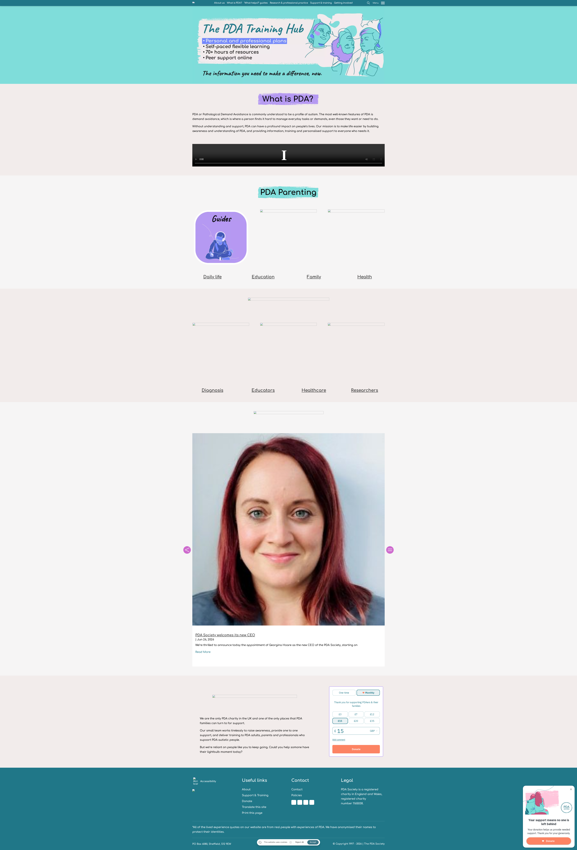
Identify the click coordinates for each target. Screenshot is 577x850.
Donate (247, 801)
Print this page (252, 812)
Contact (296, 789)
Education (263, 277)
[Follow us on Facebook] (293, 802)
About (246, 789)
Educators (263, 390)
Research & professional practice (289, 3)
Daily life (212, 277)
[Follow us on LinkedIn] (305, 802)
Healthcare (314, 390)
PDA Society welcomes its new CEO (225, 635)
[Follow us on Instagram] (299, 802)
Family (314, 277)
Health (364, 277)
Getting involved (343, 3)
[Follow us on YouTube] (311, 802)
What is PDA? (234, 3)
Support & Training (255, 795)
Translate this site (254, 807)
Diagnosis (212, 390)
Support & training (321, 3)
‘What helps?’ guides (256, 3)
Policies (296, 795)
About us (219, 3)
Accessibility (208, 781)
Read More (203, 651)
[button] (368, 3)
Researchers (364, 390)
